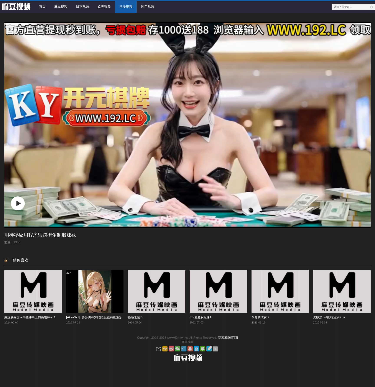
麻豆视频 (60, 6)
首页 (42, 6)
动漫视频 (125, 6)
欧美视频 (104, 6)
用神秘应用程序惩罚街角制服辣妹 (40, 235)
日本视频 (82, 6)
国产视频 (147, 6)
